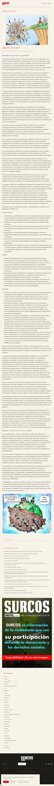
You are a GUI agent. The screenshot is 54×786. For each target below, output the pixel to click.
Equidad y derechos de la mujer (12, 714)
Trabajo (6, 743)
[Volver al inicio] (5, 3)
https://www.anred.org (18, 431)
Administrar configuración (23, 781)
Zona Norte (7, 747)
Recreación (7, 731)
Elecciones (6, 712)
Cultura (6, 700)
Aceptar (6, 781)
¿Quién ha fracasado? (10, 47)
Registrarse (22, 764)
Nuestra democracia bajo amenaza (12, 567)
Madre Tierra (7, 721)
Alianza (6, 679)
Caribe (5, 693)
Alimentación (7, 681)
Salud (5, 733)
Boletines (6, 691)
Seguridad (6, 736)
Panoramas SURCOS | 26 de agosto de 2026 (15, 590)
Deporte (6, 702)
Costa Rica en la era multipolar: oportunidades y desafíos (18, 593)
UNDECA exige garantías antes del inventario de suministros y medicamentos (23, 551)
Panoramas (7, 726)
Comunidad (7, 695)
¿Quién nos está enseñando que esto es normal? (16, 556)
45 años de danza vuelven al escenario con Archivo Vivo (18, 584)
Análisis (20, 51)
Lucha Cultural (7, 719)
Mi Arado (6, 724)
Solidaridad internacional (10, 740)
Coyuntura (6, 698)
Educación (6, 707)
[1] (18, 163)
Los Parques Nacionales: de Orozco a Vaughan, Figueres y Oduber (20, 553)
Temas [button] (48, 3)
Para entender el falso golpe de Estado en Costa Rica (17, 558)
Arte (5, 688)
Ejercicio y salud (8, 709)
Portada (44, 3)
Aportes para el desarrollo (28, 51)
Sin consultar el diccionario (10, 561)
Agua (5, 676)
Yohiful (34, 771)
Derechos (6, 705)
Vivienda (6, 745)
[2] (25, 184)
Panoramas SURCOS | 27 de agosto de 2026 (15, 569)
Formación (6, 717)
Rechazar (13, 781)
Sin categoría (7, 738)
